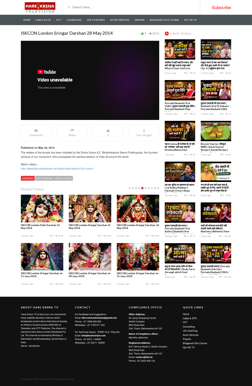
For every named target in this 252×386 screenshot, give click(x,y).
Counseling (74, 20)
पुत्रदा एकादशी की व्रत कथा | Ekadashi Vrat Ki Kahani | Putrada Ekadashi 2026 (215, 106)
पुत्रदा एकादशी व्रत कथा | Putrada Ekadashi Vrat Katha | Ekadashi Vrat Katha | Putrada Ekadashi (179, 230)
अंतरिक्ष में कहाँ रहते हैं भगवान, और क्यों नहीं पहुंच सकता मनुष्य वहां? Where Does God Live (179, 65)
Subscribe (221, 7)
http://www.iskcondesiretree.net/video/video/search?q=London (57, 168)
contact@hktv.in (144, 357)
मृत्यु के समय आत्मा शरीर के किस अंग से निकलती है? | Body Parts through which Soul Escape (180, 271)
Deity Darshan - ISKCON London (54, 178)
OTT (58, 20)
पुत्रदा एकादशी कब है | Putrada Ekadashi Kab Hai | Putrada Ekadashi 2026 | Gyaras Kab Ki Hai (215, 271)
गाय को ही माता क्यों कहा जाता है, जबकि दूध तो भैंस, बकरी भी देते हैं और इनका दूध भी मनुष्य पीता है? (214, 187)
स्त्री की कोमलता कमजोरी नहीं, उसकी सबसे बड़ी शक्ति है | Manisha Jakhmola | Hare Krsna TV (215, 230)
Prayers (140, 20)
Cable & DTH (43, 20)
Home (26, 20)
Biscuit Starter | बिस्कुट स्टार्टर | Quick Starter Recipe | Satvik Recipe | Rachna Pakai (214, 148)
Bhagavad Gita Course (164, 20)
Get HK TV (190, 20)
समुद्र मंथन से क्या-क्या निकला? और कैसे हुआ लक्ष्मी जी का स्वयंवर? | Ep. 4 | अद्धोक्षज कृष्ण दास (215, 65)
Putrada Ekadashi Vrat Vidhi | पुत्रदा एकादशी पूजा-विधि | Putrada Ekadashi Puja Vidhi (180, 107)
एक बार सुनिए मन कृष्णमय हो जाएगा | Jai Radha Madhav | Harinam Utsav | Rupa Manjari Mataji (179, 189)
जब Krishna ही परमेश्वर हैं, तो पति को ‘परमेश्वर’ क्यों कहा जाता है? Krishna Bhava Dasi (180, 146)
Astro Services (120, 20)
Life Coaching (96, 20)
